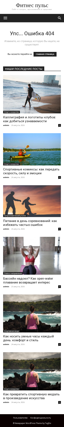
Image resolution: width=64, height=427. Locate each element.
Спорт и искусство (11, 112)
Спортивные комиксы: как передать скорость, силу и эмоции (31, 171)
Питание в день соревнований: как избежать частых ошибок (30, 223)
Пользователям (20, 417)
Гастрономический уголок (15, 216)
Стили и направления (13, 273)
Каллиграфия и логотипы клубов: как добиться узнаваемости (29, 119)
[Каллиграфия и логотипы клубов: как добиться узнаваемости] (32, 94)
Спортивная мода (11, 331)
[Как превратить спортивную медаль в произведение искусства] (32, 371)
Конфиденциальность (40, 417)
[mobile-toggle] (5, 18)
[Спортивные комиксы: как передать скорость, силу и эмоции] (32, 149)
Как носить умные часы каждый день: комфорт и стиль (28, 338)
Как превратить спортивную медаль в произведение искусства (31, 396)
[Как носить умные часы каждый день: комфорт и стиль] (32, 313)
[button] (59, 18)
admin (6, 125)
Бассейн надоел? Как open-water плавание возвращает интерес (28, 280)
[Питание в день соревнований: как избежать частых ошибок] (32, 201)
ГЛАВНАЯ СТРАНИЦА (45, 54)
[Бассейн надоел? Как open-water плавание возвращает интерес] (32, 256)
